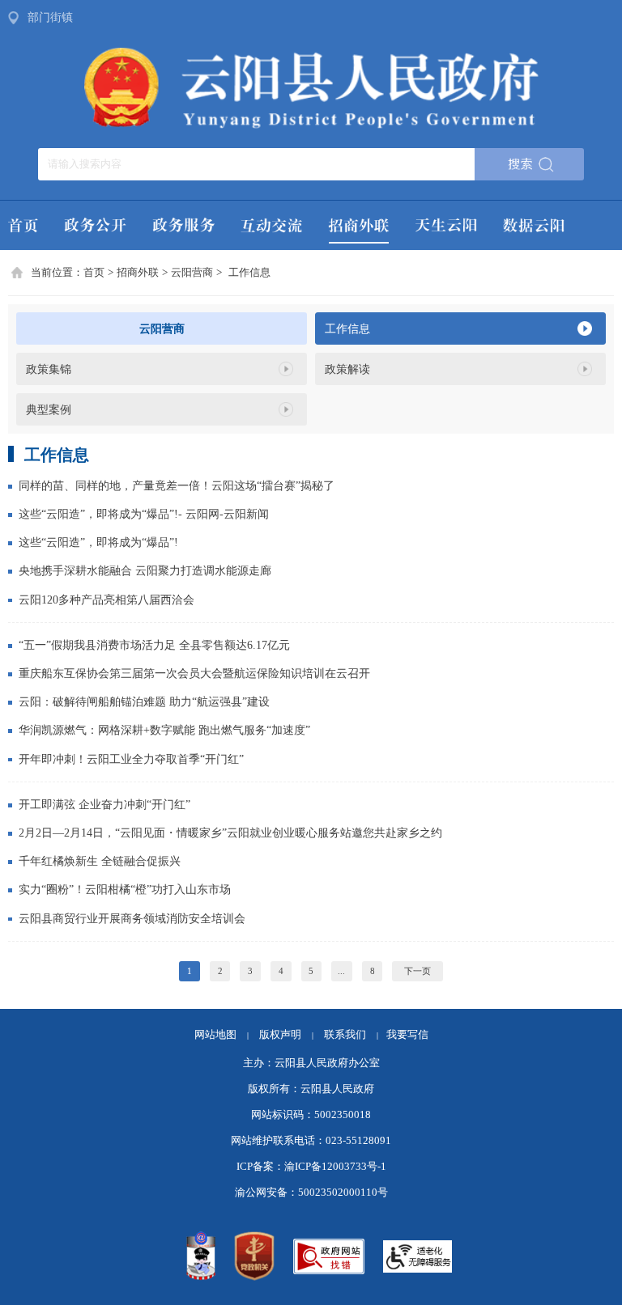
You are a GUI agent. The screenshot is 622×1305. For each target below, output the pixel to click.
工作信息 (249, 272)
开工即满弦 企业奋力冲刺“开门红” (104, 804)
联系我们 (351, 1034)
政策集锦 (48, 368)
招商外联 (138, 272)
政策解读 (347, 368)
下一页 (417, 971)
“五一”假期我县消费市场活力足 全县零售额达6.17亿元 (154, 644)
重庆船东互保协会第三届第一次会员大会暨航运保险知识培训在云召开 (194, 673)
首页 (93, 272)
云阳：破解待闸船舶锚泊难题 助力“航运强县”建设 (144, 701)
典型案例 (48, 409)
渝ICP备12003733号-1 (335, 1166)
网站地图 (215, 1034)
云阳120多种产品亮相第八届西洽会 (106, 599)
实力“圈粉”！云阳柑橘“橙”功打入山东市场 (125, 889)
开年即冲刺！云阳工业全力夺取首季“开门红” (131, 758)
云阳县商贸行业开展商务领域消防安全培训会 (132, 918)
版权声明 (280, 1034)
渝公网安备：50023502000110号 (311, 1192)
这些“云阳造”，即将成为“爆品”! (98, 542)
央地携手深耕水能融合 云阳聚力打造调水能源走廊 (145, 570)
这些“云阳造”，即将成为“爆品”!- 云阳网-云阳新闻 (144, 513)
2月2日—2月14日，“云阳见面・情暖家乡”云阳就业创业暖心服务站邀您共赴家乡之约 (230, 832)
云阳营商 (192, 272)
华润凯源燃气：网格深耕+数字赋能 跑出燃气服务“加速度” (164, 729)
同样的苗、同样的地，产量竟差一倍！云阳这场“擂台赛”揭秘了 (176, 485)
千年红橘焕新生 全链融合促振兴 (100, 860)
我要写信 (407, 1034)
